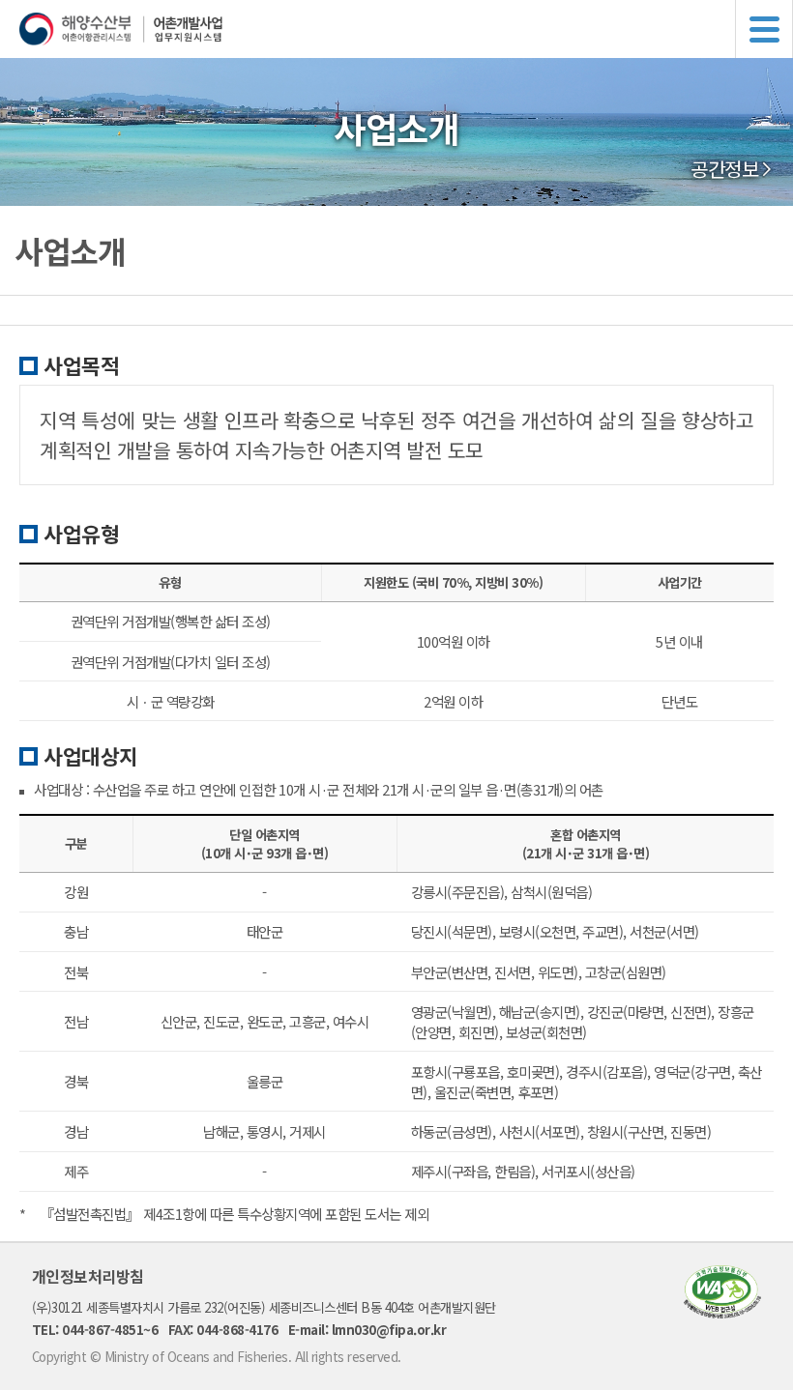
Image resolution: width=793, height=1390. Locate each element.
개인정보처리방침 (88, 1276)
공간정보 (724, 169)
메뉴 (764, 29)
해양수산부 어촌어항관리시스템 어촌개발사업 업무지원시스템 (406, 29)
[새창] (722, 1312)
